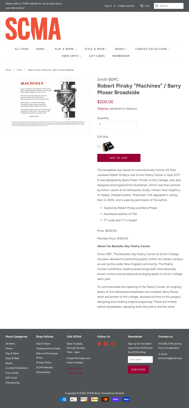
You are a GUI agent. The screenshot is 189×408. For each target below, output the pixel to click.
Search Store (43, 343)
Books (120, 49)
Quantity (103, 118)
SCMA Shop (93, 393)
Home (40, 49)
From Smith (71, 56)
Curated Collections (151, 49)
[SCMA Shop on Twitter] (99, 344)
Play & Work (65, 49)
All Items (22, 49)
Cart (147, 5)
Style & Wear (95, 49)
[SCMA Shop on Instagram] (113, 344)
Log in (108, 5)
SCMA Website (44, 367)
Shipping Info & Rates (48, 348)
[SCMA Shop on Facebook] (106, 344)
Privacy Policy (43, 362)
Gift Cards (97, 56)
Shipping (102, 108)
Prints (19, 69)
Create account (126, 5)
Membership (121, 56)
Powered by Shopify (113, 393)
